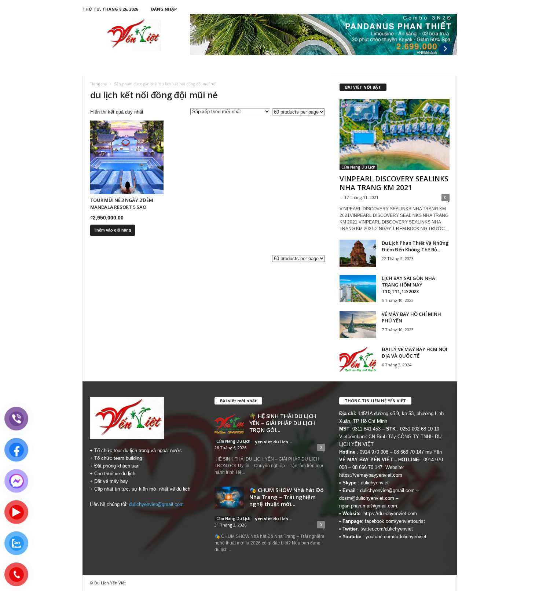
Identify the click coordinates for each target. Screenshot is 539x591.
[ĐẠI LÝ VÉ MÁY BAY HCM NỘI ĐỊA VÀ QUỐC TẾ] (358, 359)
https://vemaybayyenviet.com (370, 475)
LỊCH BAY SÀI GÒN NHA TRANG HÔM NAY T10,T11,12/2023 (408, 285)
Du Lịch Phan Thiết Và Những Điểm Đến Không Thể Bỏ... (415, 246)
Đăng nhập (164, 9)
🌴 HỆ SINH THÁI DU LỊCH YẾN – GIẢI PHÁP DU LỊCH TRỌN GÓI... (282, 422)
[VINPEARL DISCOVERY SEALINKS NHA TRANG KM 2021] (395, 134)
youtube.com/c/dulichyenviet (396, 536)
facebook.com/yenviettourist (395, 521)
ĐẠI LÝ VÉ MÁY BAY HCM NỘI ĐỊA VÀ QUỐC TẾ (414, 352)
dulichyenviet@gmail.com (156, 504)
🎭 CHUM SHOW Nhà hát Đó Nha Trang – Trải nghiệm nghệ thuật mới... (286, 496)
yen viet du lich (271, 441)
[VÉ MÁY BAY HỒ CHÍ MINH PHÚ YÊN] (358, 324)
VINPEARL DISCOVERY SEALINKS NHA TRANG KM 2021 (394, 183)
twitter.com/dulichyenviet (386, 529)
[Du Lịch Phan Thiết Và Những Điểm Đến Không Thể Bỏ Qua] (358, 253)
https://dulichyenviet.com (390, 513)
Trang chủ (98, 83)
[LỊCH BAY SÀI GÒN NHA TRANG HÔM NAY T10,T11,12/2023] (358, 288)
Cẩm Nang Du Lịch (358, 167)
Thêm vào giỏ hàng (112, 230)
